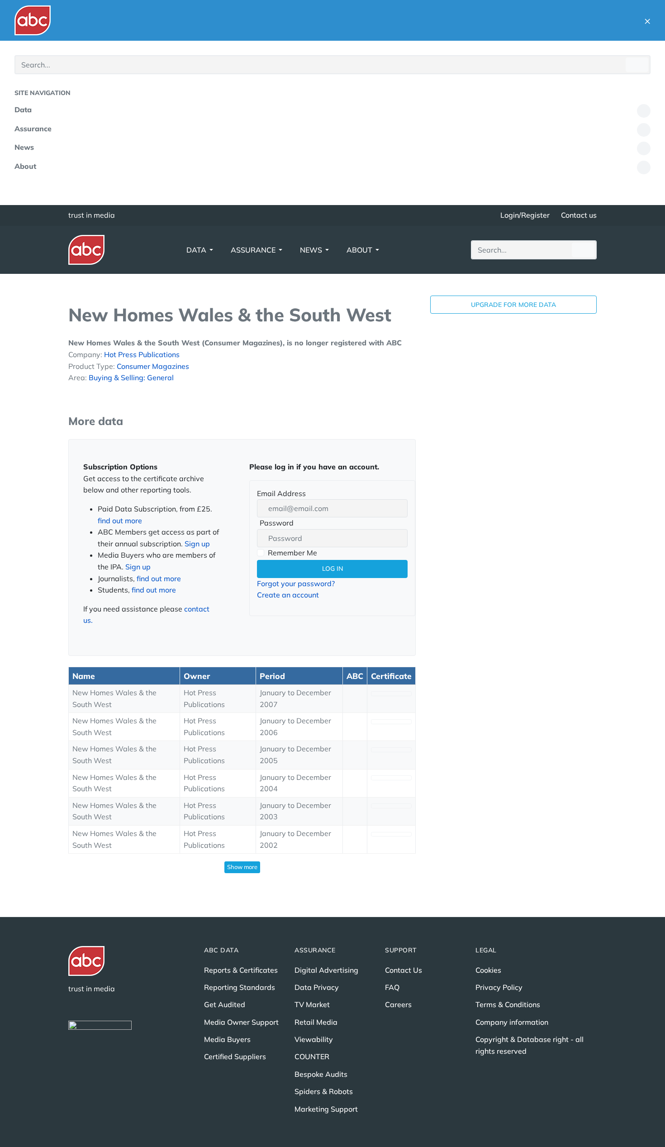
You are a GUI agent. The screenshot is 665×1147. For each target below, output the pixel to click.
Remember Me (292, 552)
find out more (120, 520)
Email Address (281, 493)
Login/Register (525, 215)
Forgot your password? (296, 583)
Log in (332, 568)
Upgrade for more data (513, 305)
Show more (242, 866)
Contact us (579, 215)
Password (275, 523)
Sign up (197, 543)
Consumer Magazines (153, 366)
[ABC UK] (32, 20)
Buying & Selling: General (131, 377)
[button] (647, 20)
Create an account (288, 594)
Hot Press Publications (142, 354)
